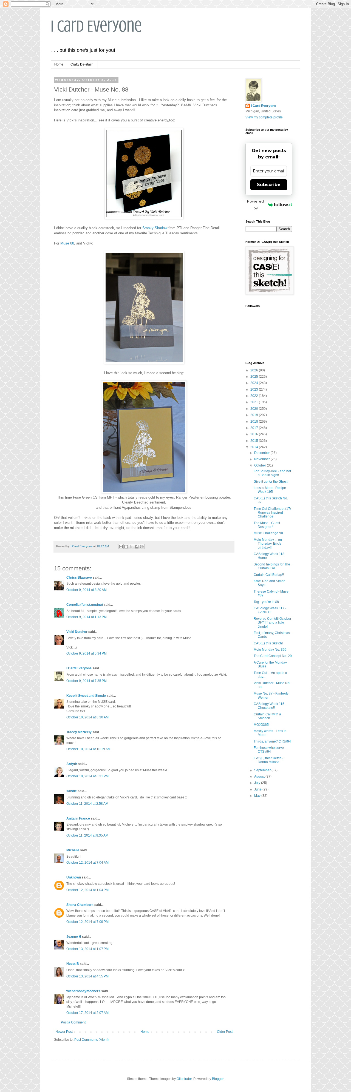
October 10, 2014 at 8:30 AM (87, 717)
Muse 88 (67, 243)
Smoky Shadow (154, 228)
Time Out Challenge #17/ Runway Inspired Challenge (272, 513)
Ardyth (71, 764)
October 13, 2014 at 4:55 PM (87, 976)
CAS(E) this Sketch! (268, 643)
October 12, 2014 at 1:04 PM (87, 890)
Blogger (217, 1079)
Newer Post (64, 1032)
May (257, 796)
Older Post (225, 1032)
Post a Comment (73, 1022)
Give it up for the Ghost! (271, 482)
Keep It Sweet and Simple (86, 696)
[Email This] (121, 546)
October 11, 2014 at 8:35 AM (87, 835)
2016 (254, 434)
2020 (254, 409)
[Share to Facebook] (136, 546)
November (262, 459)
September (262, 770)
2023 (254, 389)
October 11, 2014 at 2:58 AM (87, 804)
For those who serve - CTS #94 (270, 749)
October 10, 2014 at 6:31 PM (87, 776)
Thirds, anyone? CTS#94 (272, 741)
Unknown (73, 877)
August (259, 776)
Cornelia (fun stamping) (84, 605)
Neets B (72, 964)
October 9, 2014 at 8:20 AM (86, 590)
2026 (254, 370)
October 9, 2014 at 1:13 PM (86, 617)
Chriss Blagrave (79, 577)
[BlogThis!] (126, 546)
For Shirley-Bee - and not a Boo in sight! (272, 473)
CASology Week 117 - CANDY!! (270, 610)
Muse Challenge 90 (268, 533)
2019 (254, 415)
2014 (254, 447)
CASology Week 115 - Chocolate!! (270, 706)
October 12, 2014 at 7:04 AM (87, 863)
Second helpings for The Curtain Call (272, 566)
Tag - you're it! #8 (266, 602)
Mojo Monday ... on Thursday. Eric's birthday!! (268, 544)
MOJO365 (261, 725)
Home (58, 64)
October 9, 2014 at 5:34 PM (86, 653)
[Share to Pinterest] (142, 546)
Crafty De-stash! (82, 64)
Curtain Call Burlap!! (269, 575)
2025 (254, 377)
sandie (71, 791)
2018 (254, 421)
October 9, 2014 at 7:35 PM (86, 681)
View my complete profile (264, 117)
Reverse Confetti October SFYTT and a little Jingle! (272, 623)
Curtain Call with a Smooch (267, 716)
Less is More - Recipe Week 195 (270, 490)
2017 (254, 428)
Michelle (72, 850)
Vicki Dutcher (76, 632)
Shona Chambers (80, 905)
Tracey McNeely (79, 732)
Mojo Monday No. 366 (270, 650)
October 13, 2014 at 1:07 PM (87, 949)
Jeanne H (73, 937)
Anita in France (78, 818)
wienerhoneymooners (83, 991)
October (260, 465)
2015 (254, 441)
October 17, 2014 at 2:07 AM (87, 1013)
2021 (254, 402)
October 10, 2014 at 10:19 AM (88, 749)
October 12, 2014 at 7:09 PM (87, 922)
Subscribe (269, 184)
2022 (254, 396)
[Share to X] (131, 546)
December (262, 453)
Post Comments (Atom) (91, 1040)
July (257, 783)
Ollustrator (184, 1079)
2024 (254, 383)
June (258, 789)
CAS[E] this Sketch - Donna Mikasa (268, 760)
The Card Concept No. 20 (273, 656)
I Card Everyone (96, 26)
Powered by (255, 204)
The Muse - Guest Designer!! (267, 525)
